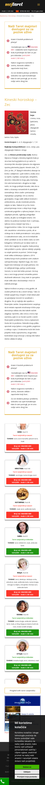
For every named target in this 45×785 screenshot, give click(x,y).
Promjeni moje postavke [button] (27, 777)
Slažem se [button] (27, 767)
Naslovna (3, 16)
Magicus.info (9, 733)
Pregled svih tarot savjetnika (22, 690)
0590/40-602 (29, 11)
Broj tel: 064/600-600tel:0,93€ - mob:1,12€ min (22, 444)
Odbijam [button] (27, 772)
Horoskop (12, 16)
